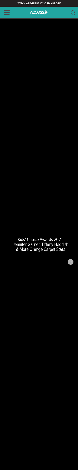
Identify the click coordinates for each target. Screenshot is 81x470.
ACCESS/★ (39, 12)
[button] (5, 12)
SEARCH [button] (73, 12)
